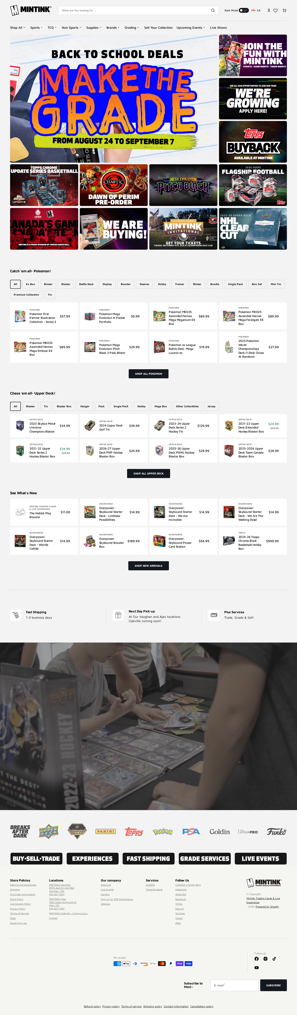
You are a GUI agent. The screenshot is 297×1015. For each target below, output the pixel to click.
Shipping (15, 889)
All (15, 284)
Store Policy (16, 899)
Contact (53, 918)
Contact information (176, 1006)
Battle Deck (86, 284)
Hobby (162, 284)
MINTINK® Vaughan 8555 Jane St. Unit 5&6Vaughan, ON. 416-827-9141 (61, 889)
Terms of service (131, 1006)
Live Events (107, 889)
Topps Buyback (154, 889)
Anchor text (227, 166)
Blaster (65, 284)
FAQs (13, 918)
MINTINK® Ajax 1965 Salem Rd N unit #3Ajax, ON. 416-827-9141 (62, 903)
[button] (268, 10)
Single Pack (235, 284)
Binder (48, 284)
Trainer (179, 284)
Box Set (257, 284)
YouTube (180, 913)
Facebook (180, 899)
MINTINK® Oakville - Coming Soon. (68, 913)
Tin (50, 294)
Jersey (211, 406)
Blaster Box (64, 406)
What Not (180, 894)
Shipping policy (152, 1006)
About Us (106, 884)
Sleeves (144, 284)
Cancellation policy (201, 1006)
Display (107, 284)
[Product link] (44, 316)
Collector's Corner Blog (188, 884)
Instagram (181, 889)
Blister (197, 284)
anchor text (227, 80)
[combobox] (138, 10)
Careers (105, 894)
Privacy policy (111, 1006)
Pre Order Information (22, 894)
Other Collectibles (187, 406)
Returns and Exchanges (23, 884)
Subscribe (273, 985)
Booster (126, 284)
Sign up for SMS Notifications (117, 899)
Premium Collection (26, 294)
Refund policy (92, 1006)
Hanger (85, 406)
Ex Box (30, 284)
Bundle (214, 284)
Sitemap (105, 903)
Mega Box (161, 406)
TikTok (178, 903)
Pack (101, 406)
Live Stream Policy (20, 903)
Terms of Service (19, 913)
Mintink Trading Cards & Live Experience (263, 900)
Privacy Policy (17, 908)
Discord (179, 908)
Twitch (179, 918)
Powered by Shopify (267, 906)
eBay (178, 923)
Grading (150, 884)
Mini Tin (276, 284)
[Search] (214, 10)
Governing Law (18, 923)
